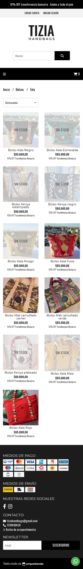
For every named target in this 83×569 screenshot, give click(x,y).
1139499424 (13, 525)
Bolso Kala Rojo (20, 428)
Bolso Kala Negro (21, 150)
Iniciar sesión (50, 13)
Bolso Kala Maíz (62, 373)
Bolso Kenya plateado (21, 372)
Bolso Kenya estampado (21, 205)
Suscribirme (60, 545)
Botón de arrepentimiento (20, 529)
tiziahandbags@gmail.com (21, 521)
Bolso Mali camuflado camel (20, 317)
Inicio (6, 89)
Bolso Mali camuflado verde (62, 317)
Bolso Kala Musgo (21, 261)
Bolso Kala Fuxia (62, 261)
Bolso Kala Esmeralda (62, 150)
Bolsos (20, 89)
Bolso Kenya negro (62, 204)
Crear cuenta (32, 13)
